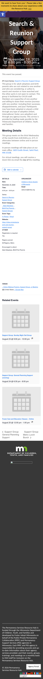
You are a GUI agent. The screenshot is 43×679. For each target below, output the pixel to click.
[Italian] (34, 673)
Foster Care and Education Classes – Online (18, 419)
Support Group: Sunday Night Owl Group (17, 335)
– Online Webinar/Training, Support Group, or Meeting (20, 287)
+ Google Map (19, 290)
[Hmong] (32, 673)
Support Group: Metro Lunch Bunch (31, 434)
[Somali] (37, 673)
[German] (29, 673)
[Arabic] (21, 673)
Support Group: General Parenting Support (10, 434)
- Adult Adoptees (7, 206)
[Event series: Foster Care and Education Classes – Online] (32, 422)
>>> (29, 9)
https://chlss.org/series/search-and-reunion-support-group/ (10, 224)
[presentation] (20, 318)
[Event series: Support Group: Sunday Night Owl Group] (32, 338)
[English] (23, 673)
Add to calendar (13, 170)
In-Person (5, 216)
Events (11, 66)
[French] (26, 673)
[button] (2, 14)
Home (5, 66)
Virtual (11, 216)
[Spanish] (40, 673)
